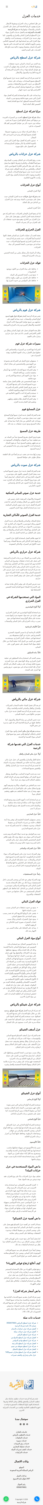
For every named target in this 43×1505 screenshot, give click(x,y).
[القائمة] (7, 7)
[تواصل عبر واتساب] (6, 1499)
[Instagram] (20, 1424)
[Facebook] (27, 1424)
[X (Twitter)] (24, 1424)
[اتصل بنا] (37, 1499)
